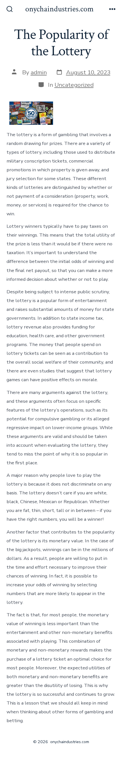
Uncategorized (74, 85)
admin (39, 72)
